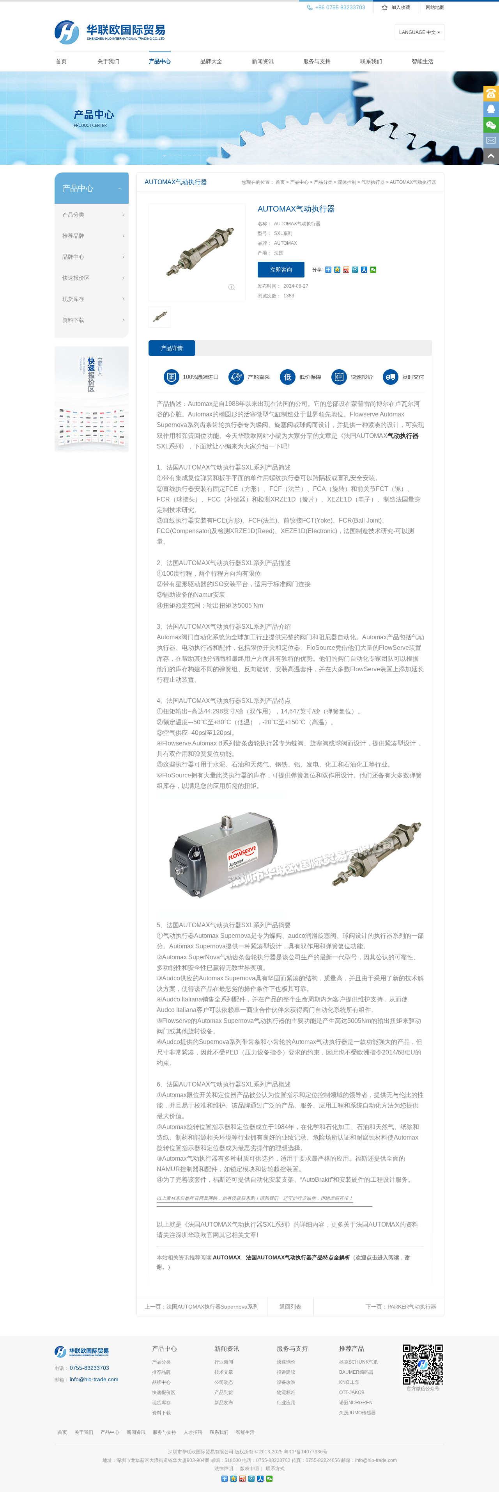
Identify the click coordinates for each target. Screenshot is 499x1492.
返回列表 (290, 1306)
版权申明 (249, 1468)
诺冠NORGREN (356, 1402)
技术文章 (223, 1372)
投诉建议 (286, 1372)
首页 (61, 61)
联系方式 (275, 1468)
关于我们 (108, 61)
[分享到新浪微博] (346, 270)
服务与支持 (317, 61)
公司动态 (223, 1382)
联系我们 (371, 61)
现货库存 (73, 299)
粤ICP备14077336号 (306, 1452)
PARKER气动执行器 (412, 1306)
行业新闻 (223, 1362)
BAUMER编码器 (356, 1372)
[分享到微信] (373, 270)
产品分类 (73, 215)
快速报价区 (76, 278)
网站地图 (435, 7)
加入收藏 (400, 7)
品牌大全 (211, 61)
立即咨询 (281, 270)
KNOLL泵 (349, 1382)
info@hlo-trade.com (94, 1379)
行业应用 (286, 1402)
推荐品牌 (73, 236)
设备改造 (286, 1382)
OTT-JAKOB (352, 1392)
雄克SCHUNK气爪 (358, 1362)
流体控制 (347, 182)
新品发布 (223, 1402)
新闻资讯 (263, 61)
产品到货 (223, 1392)
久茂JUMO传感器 (357, 1413)
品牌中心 (73, 257)
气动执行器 (373, 182)
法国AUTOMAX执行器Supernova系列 (212, 1306)
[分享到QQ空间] (337, 270)
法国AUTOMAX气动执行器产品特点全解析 (298, 1257)
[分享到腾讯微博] (355, 270)
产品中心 (160, 61)
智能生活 (423, 61)
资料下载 (73, 320)
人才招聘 (193, 1432)
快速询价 (286, 1362)
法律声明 (223, 1468)
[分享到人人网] (364, 270)
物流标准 (286, 1392)
